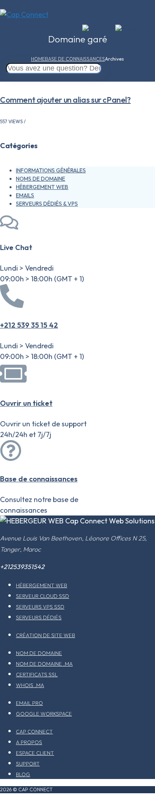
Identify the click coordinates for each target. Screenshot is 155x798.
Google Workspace (44, 713)
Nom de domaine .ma (44, 664)
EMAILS (25, 195)
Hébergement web (41, 585)
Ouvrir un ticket (26, 403)
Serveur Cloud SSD (42, 596)
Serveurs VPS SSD (40, 606)
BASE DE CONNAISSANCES (75, 59)
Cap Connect (34, 731)
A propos (29, 742)
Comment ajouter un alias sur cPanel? (65, 100)
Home (38, 59)
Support (28, 763)
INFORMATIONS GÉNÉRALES (51, 170)
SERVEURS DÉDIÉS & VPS (47, 203)
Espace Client (35, 753)
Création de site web (45, 635)
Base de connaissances (39, 478)
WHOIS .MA (30, 685)
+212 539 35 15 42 (29, 325)
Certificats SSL (37, 674)
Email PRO (29, 703)
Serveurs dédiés (39, 617)
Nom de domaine (39, 653)
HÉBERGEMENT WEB (42, 187)
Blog (23, 774)
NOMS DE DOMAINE (40, 178)
